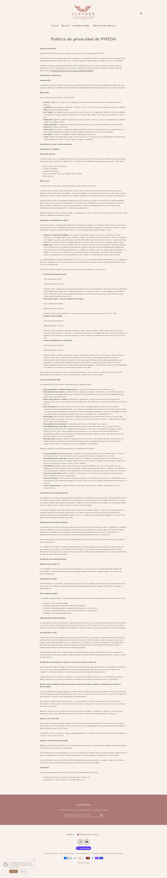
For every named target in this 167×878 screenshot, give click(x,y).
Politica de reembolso (82, 853)
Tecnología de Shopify (84, 862)
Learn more (15, 867)
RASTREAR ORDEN (81, 26)
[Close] (34, 860)
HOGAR (54, 26)
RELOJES (65, 26)
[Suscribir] (101, 815)
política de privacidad (67, 853)
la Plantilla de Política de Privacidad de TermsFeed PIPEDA (71, 70)
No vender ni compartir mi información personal (107, 853)
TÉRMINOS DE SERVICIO (104, 26)
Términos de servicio (51, 853)
